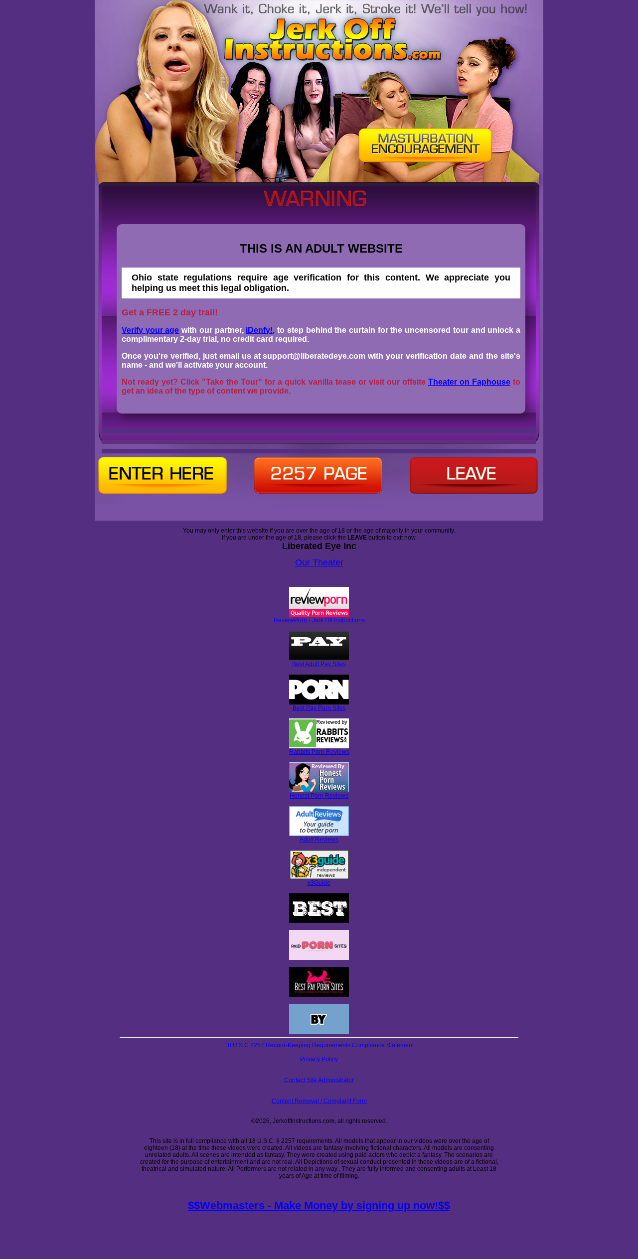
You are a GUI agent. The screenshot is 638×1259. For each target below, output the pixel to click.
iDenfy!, (260, 330)
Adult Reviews (319, 839)
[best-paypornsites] (319, 994)
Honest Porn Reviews (319, 795)
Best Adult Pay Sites (319, 664)
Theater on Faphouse (469, 382)
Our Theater (319, 562)
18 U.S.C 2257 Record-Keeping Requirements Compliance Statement (319, 1045)
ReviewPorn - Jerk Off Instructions (319, 620)
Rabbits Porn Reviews (319, 751)
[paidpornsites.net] (319, 958)
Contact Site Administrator (319, 1080)
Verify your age (150, 330)
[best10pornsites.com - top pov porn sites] (319, 921)
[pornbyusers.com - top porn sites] (319, 1031)
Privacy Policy (319, 1059)
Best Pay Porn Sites (319, 707)
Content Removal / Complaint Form (319, 1101)
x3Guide (319, 882)
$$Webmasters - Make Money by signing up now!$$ (319, 1205)
